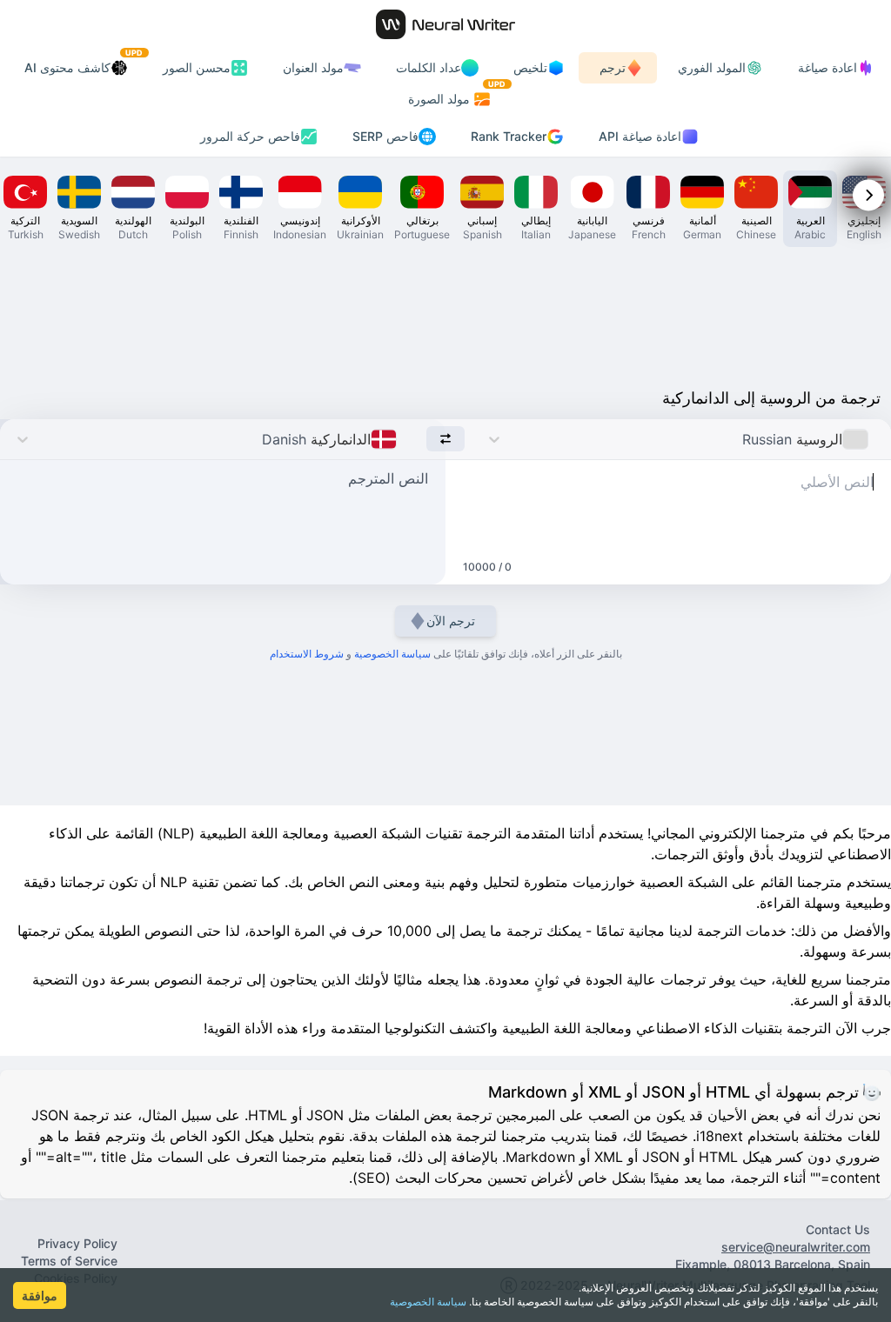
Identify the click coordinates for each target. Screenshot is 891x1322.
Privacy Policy (77, 1243)
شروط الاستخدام (307, 653)
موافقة (39, 1295)
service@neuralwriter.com (795, 1246)
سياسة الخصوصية (428, 1301)
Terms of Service (69, 1260)
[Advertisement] (445, 313)
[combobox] (873, 439)
